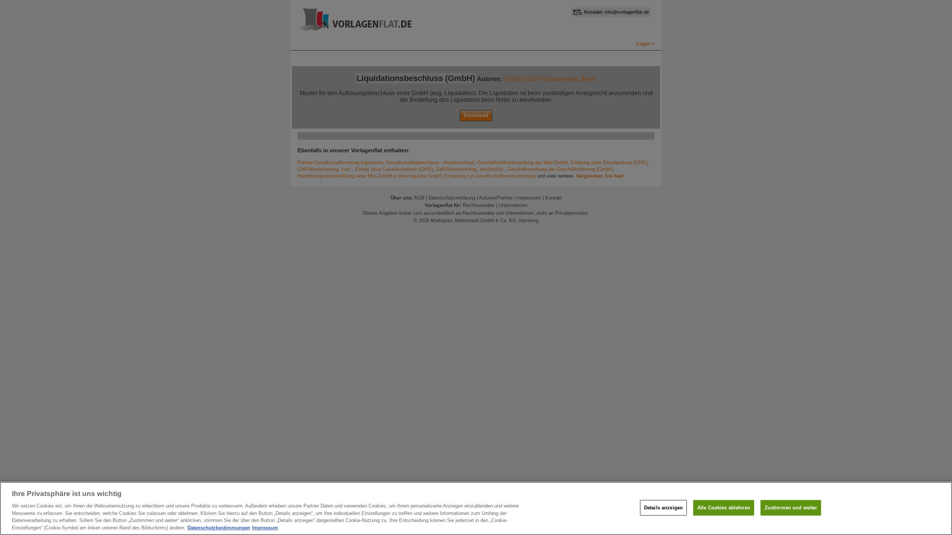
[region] (476, 508)
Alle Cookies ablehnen (723, 507)
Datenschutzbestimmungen (218, 527)
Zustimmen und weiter (791, 507)
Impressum (265, 527)
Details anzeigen (663, 507)
